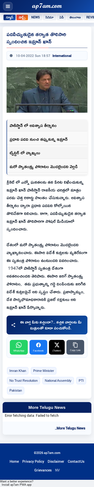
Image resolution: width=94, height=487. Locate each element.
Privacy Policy (33, 461)
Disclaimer (56, 461)
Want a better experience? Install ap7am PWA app (16, 483)
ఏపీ (61, 17)
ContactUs (76, 461)
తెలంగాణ (75, 17)
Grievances (43, 470)
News (35, 17)
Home (14, 461)
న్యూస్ (9, 17)
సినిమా (49, 17)
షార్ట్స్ (22, 17)
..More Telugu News (70, 428)
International (61, 55)
